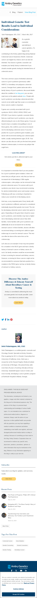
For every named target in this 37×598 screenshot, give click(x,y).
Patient (20, 12)
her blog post (19, 93)
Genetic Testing (7, 550)
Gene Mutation (20, 541)
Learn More (18, 302)
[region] (18, 585)
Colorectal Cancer (7, 541)
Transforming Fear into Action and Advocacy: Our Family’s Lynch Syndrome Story (20, 516)
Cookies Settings (18, 589)
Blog (13, 12)
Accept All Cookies (18, 594)
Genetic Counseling (8, 545)
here (24, 96)
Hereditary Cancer (19, 550)
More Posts (6, 526)
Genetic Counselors (22, 545)
